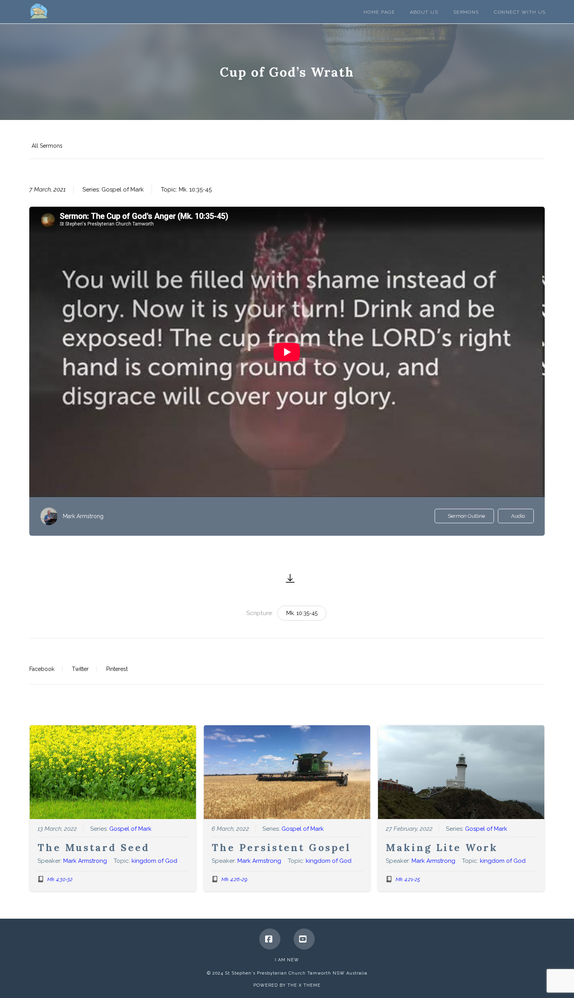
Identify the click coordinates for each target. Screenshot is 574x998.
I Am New (287, 959)
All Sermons (47, 146)
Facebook (41, 669)
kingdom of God (154, 860)
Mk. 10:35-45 (195, 189)
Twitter (80, 669)
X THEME (310, 985)
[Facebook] (269, 939)
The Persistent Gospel (281, 847)
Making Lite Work (442, 847)
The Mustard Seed (93, 847)
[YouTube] (304, 939)
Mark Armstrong (83, 516)
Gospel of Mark (123, 189)
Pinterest (117, 669)
